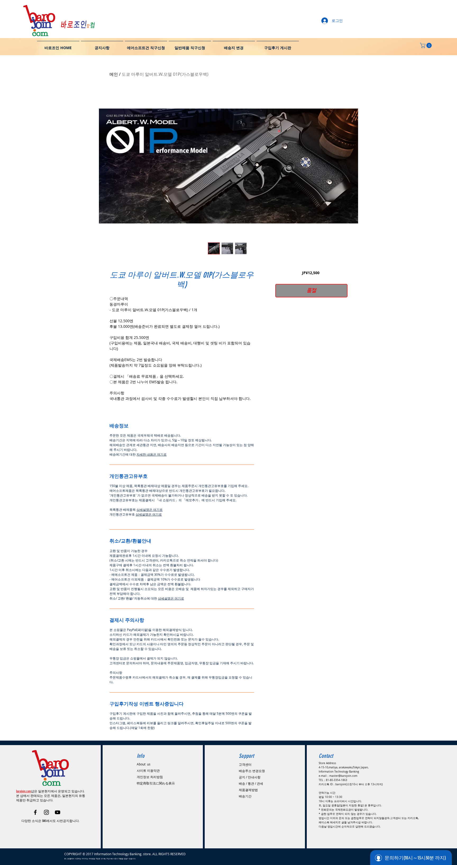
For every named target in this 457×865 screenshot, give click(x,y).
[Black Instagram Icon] (46, 812)
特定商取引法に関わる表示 (156, 783)
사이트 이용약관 (148, 770)
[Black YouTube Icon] (57, 812)
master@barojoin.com (343, 776)
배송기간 (245, 796)
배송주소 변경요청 (252, 771)
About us (143, 764)
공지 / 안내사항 (250, 777)
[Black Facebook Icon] (35, 812)
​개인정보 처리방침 (150, 777)
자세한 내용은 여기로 (151, 454)
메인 (113, 74)
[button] (426, 45)
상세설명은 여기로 (149, 509)
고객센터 (245, 764)
